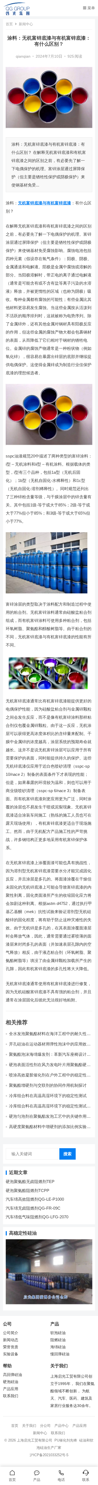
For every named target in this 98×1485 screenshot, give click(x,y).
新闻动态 (10, 1340)
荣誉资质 (10, 1347)
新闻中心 (26, 24)
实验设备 (10, 1354)
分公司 (45, 1426)
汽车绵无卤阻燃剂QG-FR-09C (33, 1208)
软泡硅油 (58, 1333)
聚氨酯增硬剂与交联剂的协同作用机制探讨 (48, 1085)
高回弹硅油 (12, 1375)
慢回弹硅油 (59, 1354)
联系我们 (10, 1396)
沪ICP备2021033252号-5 (49, 1455)
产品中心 (61, 1426)
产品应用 (10, 1389)
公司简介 (10, 1333)
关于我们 (29, 1426)
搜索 (67, 1153)
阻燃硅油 (58, 1340)
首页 (9, 24)
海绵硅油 (58, 1347)
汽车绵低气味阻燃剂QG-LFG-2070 (37, 1217)
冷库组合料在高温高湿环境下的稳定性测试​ (48, 1095)
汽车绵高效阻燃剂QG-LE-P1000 (35, 1199)
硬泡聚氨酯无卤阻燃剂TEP (30, 1181)
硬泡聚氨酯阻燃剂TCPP (27, 1190)
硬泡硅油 (10, 1382)
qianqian (23, 56)
